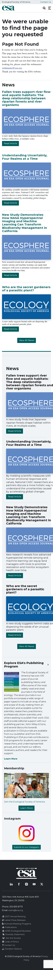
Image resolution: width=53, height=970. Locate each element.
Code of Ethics (11, 941)
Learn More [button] (26, 808)
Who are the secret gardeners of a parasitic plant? (26, 288)
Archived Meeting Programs (17, 924)
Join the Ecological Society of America (24, 801)
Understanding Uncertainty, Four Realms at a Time (24, 156)
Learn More (10, 758)
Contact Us (45, 2)
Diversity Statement (15, 934)
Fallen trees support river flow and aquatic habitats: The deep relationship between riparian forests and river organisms (26, 98)
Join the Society (13, 938)
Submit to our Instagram (26, 847)
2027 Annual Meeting (15, 916)
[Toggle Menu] (49, 8)
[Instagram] (26, 884)
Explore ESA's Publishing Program (24, 664)
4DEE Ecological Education (17, 931)
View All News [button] (26, 340)
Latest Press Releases (15, 920)
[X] (41, 884)
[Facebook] (19, 884)
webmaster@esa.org (12, 67)
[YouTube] (34, 884)
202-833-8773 (16, 906)
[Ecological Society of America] (8, 8)
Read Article (10, 143)
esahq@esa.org (15, 910)
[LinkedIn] (11, 884)
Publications (10, 927)
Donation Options (13, 949)
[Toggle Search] (44, 8)
